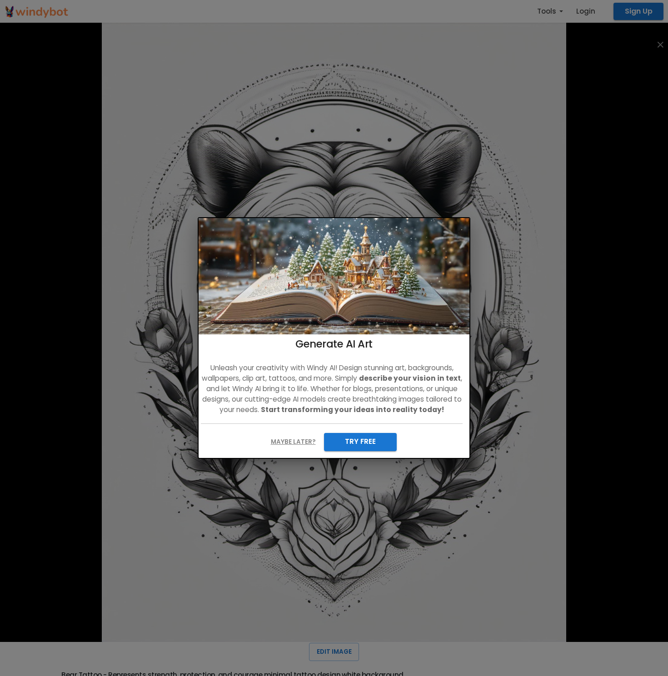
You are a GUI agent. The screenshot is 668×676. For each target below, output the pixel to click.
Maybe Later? (293, 441)
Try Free (360, 441)
